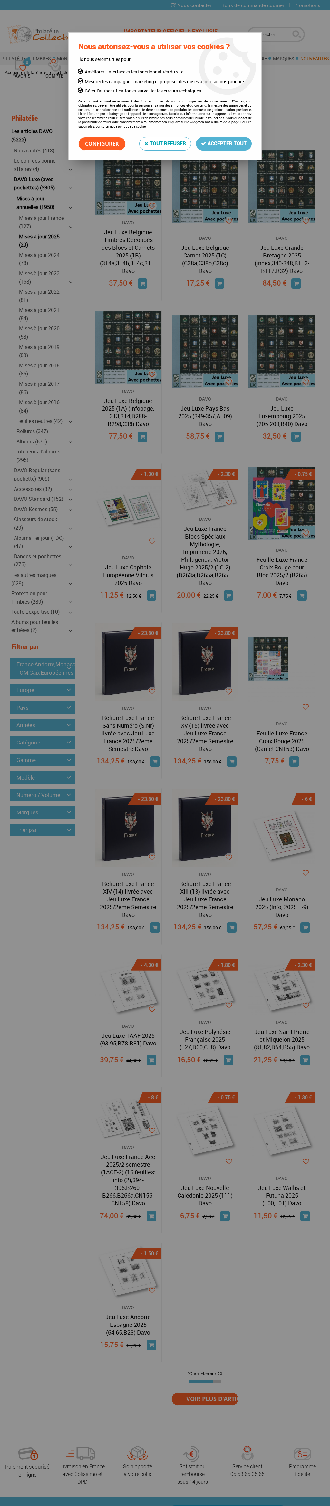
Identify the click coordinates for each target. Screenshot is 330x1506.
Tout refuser (167, 144)
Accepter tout (226, 144)
